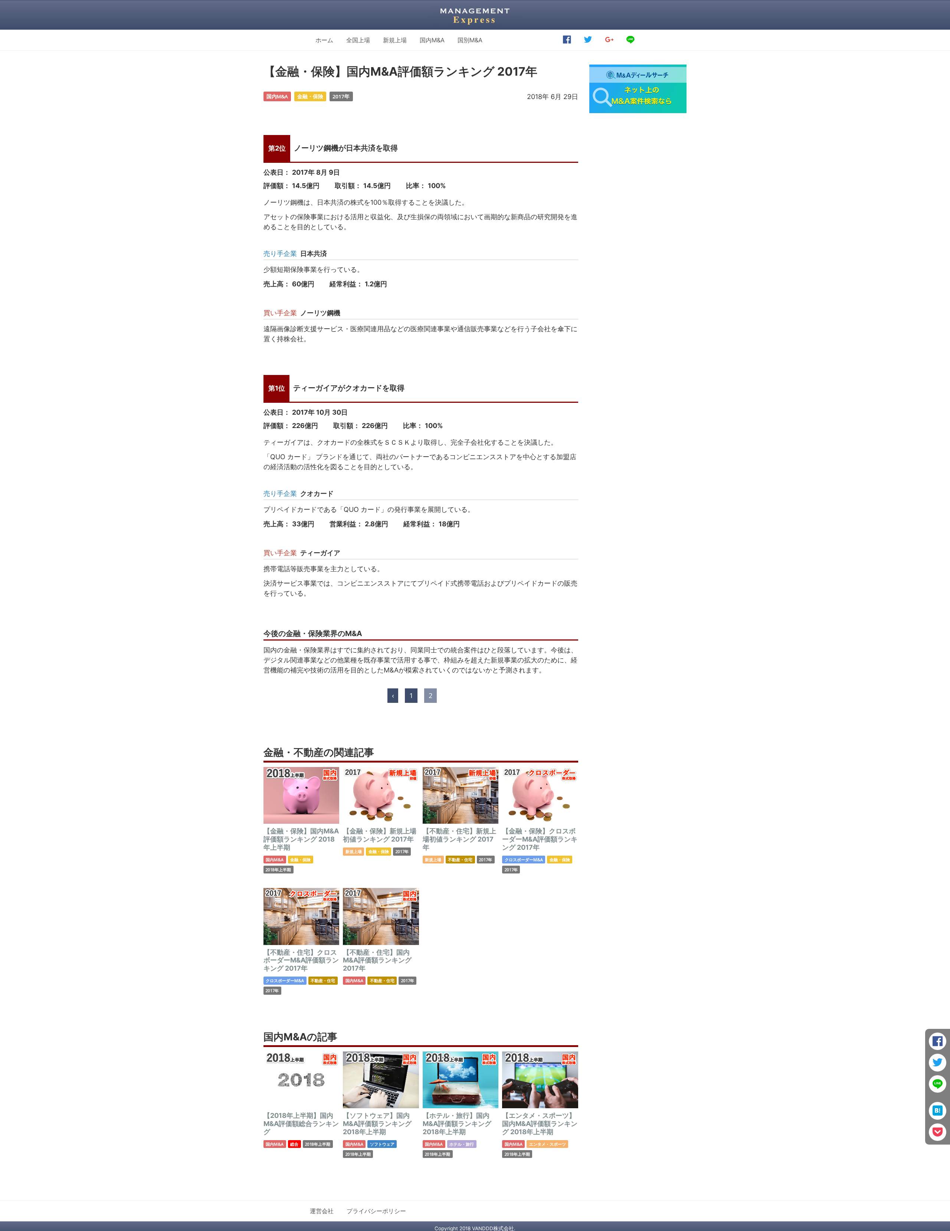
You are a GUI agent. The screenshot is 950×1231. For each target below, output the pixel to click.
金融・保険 (310, 96)
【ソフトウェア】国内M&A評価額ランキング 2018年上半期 (377, 1123)
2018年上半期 (278, 869)
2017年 (341, 96)
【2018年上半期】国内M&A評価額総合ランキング (301, 1123)
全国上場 (358, 40)
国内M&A (432, 40)
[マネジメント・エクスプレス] (475, 14)
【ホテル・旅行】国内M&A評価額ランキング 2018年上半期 (457, 1123)
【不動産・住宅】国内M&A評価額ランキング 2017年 (377, 960)
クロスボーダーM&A (524, 859)
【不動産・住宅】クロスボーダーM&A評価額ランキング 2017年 (301, 960)
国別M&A (470, 40)
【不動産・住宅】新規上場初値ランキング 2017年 (459, 839)
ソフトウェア (382, 1144)
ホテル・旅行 (461, 1144)
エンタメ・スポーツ (547, 1144)
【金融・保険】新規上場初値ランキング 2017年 (379, 835)
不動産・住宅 (460, 859)
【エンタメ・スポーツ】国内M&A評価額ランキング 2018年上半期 (539, 1123)
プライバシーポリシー (376, 1211)
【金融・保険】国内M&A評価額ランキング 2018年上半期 (301, 839)
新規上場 (395, 40)
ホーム (324, 40)
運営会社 (322, 1211)
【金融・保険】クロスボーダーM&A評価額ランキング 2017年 (539, 839)
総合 (294, 1144)
